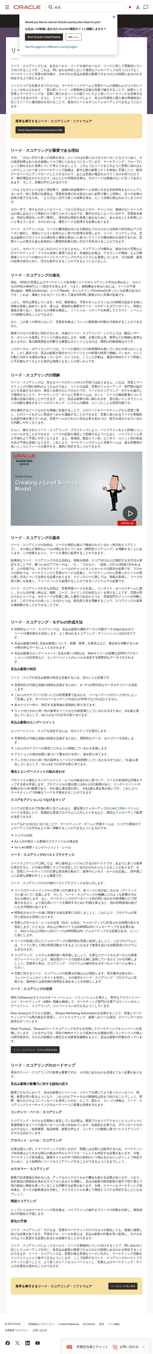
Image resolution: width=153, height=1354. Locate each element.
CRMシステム (127, 808)
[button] (7, 7)
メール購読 (114, 1324)
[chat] (69, 1346)
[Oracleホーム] (27, 7)
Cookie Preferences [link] (69, 1324)
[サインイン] (137, 7)
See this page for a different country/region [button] (51, 47)
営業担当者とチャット (92, 1346)
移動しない (73, 36)
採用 (101, 1324)
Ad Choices (89, 1324)
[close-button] (143, 1347)
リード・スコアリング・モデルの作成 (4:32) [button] (35, 1049)
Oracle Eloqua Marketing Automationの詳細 (40, 129)
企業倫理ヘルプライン (17, 1330)
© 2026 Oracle (12, 1323)
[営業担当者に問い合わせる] (145, 7)
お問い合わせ (40, 1330)
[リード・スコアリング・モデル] (76, 489)
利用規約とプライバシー (41, 1324)
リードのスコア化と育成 (123, 1286)
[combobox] (84, 7)
